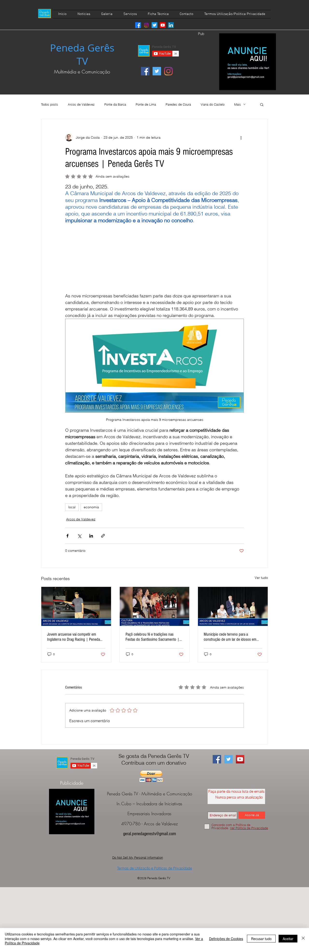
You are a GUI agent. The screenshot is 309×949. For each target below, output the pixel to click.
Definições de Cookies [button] (226, 938)
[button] (262, 104)
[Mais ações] (241, 137)
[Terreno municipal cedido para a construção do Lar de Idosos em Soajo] (233, 606)
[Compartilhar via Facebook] (67, 535)
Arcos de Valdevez (81, 104)
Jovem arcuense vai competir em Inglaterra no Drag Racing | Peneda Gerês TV (73, 637)
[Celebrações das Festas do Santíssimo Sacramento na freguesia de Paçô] (155, 606)
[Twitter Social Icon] (157, 71)
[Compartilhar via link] (103, 535)
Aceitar (288, 938)
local (72, 507)
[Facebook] (138, 25)
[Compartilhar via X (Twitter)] (79, 535)
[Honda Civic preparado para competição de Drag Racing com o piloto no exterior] (76, 606)
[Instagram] (146, 25)
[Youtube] (163, 25)
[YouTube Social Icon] (240, 759)
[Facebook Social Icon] (145, 71)
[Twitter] (154, 25)
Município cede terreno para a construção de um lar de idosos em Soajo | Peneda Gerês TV (230, 637)
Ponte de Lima (146, 104)
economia (91, 507)
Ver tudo (261, 577)
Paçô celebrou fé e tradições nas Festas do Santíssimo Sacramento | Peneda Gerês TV (152, 637)
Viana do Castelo (213, 104)
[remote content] (154, 258)
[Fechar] (303, 938)
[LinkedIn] (171, 25)
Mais (237, 104)
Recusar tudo (261, 938)
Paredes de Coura (178, 104)
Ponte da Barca (115, 104)
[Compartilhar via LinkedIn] (91, 535)
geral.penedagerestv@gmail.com (149, 833)
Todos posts (49, 104)
